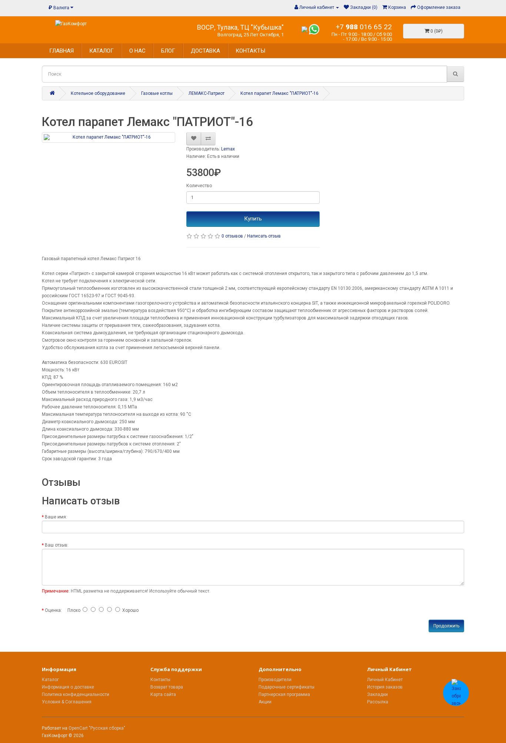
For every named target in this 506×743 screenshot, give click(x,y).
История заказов (385, 687)
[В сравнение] (208, 138)
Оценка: (53, 610)
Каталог (50, 679)
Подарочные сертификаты (286, 687)
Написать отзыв (264, 236)
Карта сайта (163, 694)
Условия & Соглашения (66, 701)
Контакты (160, 679)
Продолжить (446, 625)
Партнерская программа (284, 694)
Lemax (228, 149)
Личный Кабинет (385, 679)
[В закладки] (193, 138)
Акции (265, 701)
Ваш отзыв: (57, 545)
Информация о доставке (68, 687)
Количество (199, 185)
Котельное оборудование (98, 93)
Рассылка (377, 701)
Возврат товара (166, 687)
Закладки (377, 694)
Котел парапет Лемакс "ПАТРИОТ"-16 (279, 93)
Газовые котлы (157, 93)
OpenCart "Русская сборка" (97, 728)
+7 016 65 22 (364, 27)
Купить (253, 218)
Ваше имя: (56, 517)
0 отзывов (232, 236)
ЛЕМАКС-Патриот (206, 93)
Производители (275, 679)
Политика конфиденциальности (75, 694)
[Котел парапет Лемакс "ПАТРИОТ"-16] (108, 137)
